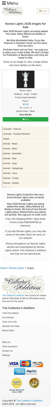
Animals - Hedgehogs (13, 168)
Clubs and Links (9, 321)
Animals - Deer (10, 158)
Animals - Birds (10, 148)
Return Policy (8, 330)
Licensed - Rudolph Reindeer (16, 134)
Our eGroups (8, 317)
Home (3, 268)
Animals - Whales (11, 183)
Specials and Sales (11, 326)
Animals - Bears (10, 143)
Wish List (6, 342)
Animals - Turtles (10, 178)
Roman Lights (16, 268)
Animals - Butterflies (12, 153)
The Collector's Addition (13, 295)
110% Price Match (10, 313)
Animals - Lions (10, 173)
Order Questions (9, 346)
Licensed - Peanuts (12, 129)
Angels (6, 138)
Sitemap (6, 355)
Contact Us (7, 351)
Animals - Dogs (10, 163)
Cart (44, 11)
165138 (25, 104)
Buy (27, 119)
